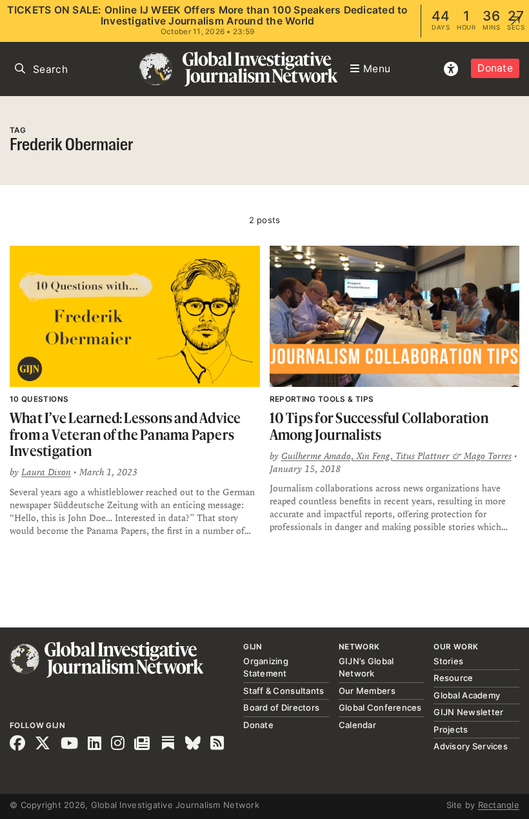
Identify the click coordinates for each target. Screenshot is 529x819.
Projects (451, 729)
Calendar (357, 725)
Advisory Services (470, 746)
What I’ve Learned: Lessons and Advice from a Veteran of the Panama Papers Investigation (125, 434)
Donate (495, 68)
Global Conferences (380, 707)
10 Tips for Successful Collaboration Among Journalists (379, 426)
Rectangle (498, 805)
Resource (453, 678)
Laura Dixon (46, 472)
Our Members (367, 691)
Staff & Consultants (283, 691)
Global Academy (467, 695)
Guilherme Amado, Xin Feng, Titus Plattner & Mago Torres (396, 456)
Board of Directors (281, 707)
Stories (448, 661)
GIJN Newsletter (468, 712)
